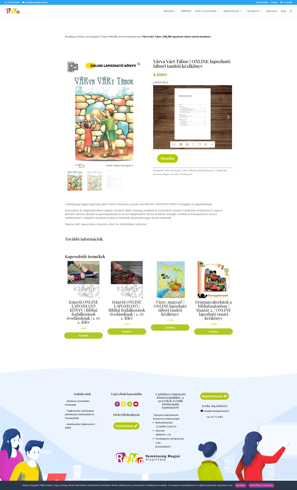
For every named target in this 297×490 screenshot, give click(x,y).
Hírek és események (205, 11)
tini (191, 174)
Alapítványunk (231, 11)
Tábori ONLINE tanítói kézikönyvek (120, 36)
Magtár (166, 174)
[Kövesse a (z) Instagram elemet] (123, 404)
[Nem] (293, 485)
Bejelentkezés (212, 396)
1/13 (174, 144)
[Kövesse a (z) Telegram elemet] (129, 404)
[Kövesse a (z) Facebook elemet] (117, 404)
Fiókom (274, 3)
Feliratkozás (124, 426)
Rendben (240, 485)
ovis (172, 174)
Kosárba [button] (83, 335)
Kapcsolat (271, 11)
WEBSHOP (186, 11)
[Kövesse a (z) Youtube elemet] (135, 404)
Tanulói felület (261, 3)
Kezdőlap (70, 36)
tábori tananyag (181, 174)
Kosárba (167, 158)
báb (225, 170)
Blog (283, 11)
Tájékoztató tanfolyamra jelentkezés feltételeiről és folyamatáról (79, 414)
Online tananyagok (88, 36)
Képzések (169, 11)
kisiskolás (157, 174)
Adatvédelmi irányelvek (261, 485)
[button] (139, 64)
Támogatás (252, 11)
